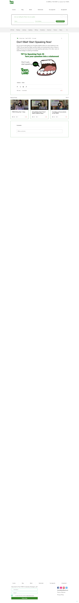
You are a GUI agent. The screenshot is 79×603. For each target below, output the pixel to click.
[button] (56, 286)
